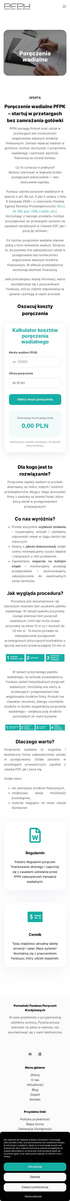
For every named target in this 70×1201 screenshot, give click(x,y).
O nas (35, 1080)
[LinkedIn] (39, 1054)
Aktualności (35, 1085)
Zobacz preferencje (35, 1187)
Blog (35, 1090)
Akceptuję (35, 1166)
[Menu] (64, 6)
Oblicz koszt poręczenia (35, 399)
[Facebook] (30, 1054)
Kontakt (35, 1099)
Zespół (35, 1094)
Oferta (35, 1075)
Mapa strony (35, 1124)
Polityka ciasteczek (33, 1196)
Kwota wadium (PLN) (23, 352)
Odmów (35, 1177)
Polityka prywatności (35, 1119)
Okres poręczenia (21, 373)
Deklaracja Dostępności (35, 1129)
